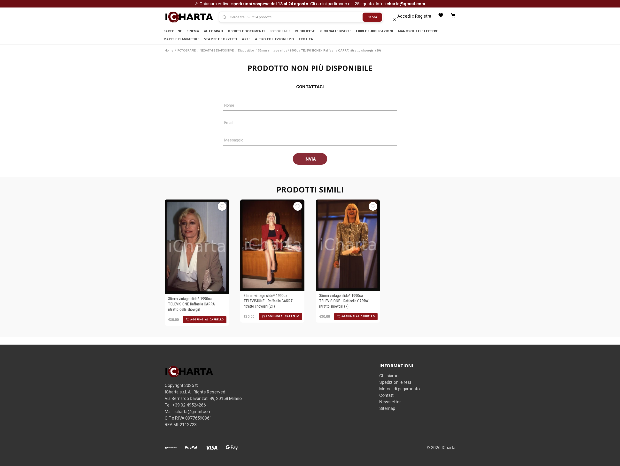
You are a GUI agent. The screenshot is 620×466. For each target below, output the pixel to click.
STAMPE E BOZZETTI (220, 39)
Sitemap (387, 408)
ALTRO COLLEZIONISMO (274, 39)
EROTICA (306, 39)
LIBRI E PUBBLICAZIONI (374, 31)
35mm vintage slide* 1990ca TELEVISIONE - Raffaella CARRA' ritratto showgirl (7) (344, 301)
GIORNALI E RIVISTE (335, 31)
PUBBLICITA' (305, 31)
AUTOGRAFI (213, 31)
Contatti (387, 395)
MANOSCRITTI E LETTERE (418, 31)
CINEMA (192, 31)
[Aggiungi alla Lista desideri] (222, 206)
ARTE (246, 39)
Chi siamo (388, 375)
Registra (423, 16)
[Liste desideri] (440, 15)
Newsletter (390, 401)
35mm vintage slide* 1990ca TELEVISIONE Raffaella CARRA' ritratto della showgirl (191, 304)
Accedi (404, 16)
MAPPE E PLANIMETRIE (181, 39)
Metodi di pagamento (399, 388)
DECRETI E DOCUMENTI (246, 31)
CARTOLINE (172, 31)
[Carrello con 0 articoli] (452, 15)
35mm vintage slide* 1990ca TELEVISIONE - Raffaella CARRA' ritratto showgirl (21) (268, 301)
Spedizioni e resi (395, 382)
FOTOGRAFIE (280, 31)
